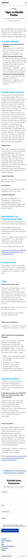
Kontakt (3, 550)
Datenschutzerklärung (7, 546)
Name (3, 505)
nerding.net (5, 2)
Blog (2, 544)
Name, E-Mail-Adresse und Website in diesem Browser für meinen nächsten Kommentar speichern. (14, 525)
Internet (14, 8)
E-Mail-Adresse (5, 511)
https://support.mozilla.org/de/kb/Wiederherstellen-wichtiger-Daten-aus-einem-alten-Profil (13, 252)
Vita (2, 542)
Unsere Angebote (6, 541)
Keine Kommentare (15, 21)
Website (3, 518)
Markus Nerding (11, 18)
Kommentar (4, 491)
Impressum (4, 548)
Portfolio (3, 539)
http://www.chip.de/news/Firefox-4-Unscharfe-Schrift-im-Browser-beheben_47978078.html (13, 458)
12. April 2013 (21, 18)
